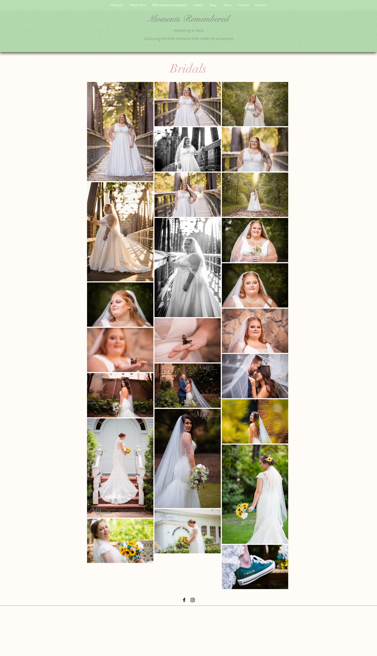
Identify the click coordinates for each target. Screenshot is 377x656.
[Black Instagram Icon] (192, 600)
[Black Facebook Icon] (184, 600)
